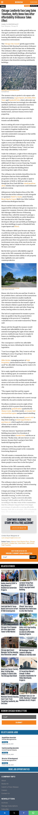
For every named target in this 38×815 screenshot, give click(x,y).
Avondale (28, 98)
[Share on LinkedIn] (5, 813)
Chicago (27, 6)
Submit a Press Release (9, 787)
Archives (4, 803)
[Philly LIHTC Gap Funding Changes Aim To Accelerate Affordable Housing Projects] (28, 624)
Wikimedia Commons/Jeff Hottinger (10, 288)
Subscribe (33, 2)
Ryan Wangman (12, 536)
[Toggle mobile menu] (2, 2)
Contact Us (5, 793)
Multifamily (34, 6)
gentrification (17, 409)
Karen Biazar (22, 543)
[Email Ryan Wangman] (17, 26)
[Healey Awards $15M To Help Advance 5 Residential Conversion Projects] (10, 580)
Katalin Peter (20, 435)
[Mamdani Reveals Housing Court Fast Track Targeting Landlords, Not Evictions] (10, 694)
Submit (33, 557)
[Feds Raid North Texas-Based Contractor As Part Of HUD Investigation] (10, 602)
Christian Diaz (13, 543)
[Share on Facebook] (24, 813)
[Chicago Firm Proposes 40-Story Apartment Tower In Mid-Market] (10, 624)
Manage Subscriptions (9, 806)
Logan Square (19, 98)
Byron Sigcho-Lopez (8, 199)
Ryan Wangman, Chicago (8, 26)
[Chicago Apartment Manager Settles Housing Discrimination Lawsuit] (10, 646)
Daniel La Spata (16, 197)
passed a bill (29, 417)
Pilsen (16, 226)
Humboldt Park (14, 100)
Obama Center (6, 411)
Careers (4, 790)
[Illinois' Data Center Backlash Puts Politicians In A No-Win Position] (28, 602)
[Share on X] (14, 813)
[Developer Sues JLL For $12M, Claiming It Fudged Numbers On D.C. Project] (28, 694)
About (3, 780)
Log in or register (19, 528)
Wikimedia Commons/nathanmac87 (10, 90)
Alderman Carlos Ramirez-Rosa (20, 541)
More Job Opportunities (19, 769)
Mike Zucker (5, 360)
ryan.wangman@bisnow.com (11, 538)
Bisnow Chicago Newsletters (14, 711)
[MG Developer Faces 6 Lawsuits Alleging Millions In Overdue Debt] (28, 646)
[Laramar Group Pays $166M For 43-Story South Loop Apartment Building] (28, 580)
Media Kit (4, 784)
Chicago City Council (12, 44)
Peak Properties (6, 545)
